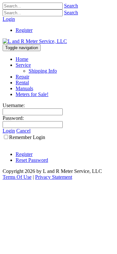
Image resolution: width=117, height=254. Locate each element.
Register (24, 30)
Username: (14, 105)
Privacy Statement (53, 177)
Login (9, 19)
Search (71, 5)
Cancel (23, 131)
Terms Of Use (17, 177)
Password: (13, 118)
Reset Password (32, 160)
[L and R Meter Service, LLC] (35, 41)
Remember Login (27, 137)
